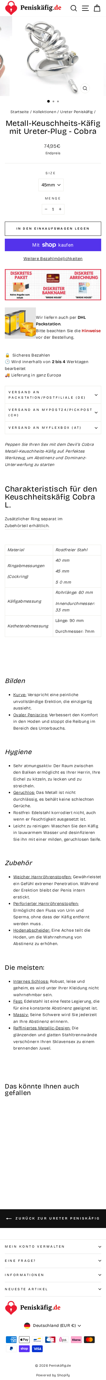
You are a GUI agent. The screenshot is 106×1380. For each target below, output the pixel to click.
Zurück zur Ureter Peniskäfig (57, 1218)
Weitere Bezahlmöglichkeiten (53, 258)
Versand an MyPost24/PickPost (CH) (50, 412)
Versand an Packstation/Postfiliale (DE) (47, 394)
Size (51, 173)
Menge (53, 198)
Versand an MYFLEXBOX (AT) (44, 428)
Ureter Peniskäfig (76, 111)
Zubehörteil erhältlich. (27, 525)
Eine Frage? (20, 1261)
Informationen (25, 1275)
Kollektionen (44, 111)
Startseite (19, 111)
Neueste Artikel (26, 1289)
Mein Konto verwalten (35, 1246)
